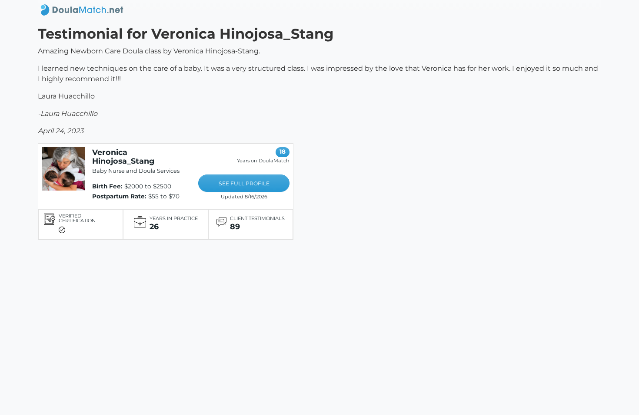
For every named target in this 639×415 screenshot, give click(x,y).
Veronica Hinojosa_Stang (123, 156)
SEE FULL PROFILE (244, 183)
